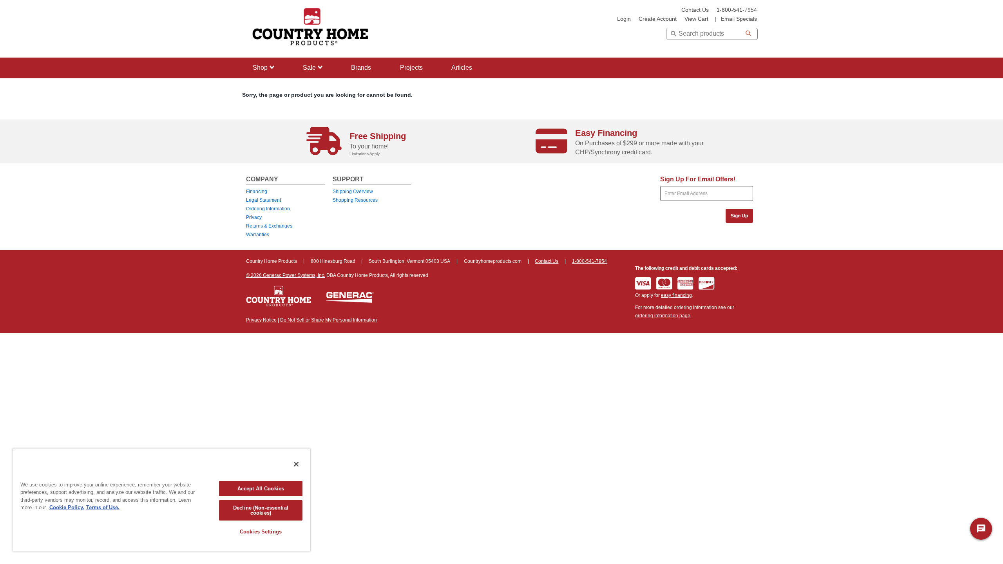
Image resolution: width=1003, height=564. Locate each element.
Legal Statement (263, 200)
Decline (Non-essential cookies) (260, 510)
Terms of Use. (102, 507)
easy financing (676, 295)
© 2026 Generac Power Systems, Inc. (285, 275)
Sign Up (739, 216)
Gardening (265, 115)
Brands (361, 67)
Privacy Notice (261, 320)
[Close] (296, 464)
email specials (739, 19)
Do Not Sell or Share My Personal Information (328, 320)
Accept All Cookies (260, 489)
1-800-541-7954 (737, 10)
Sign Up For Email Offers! (697, 179)
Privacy (254, 217)
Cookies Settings (261, 532)
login (624, 19)
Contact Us (695, 10)
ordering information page (662, 315)
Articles (461, 67)
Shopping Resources (355, 200)
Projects (411, 67)
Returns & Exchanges (269, 226)
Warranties (257, 234)
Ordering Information (268, 209)
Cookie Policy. (66, 507)
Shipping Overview (353, 191)
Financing (256, 191)
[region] (161, 499)
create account (658, 19)
